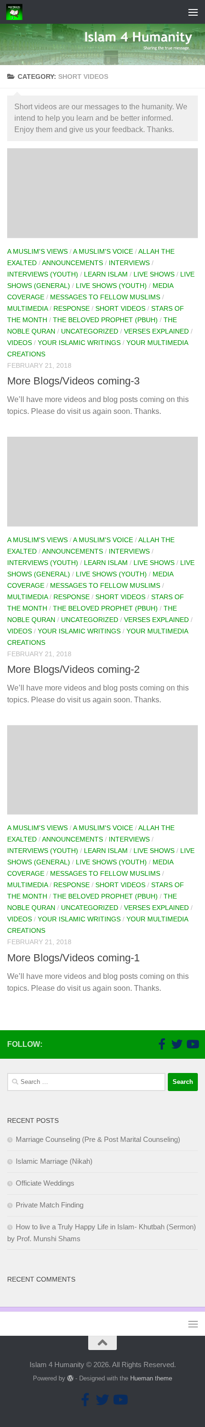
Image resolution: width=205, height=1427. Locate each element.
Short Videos (120, 308)
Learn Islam (106, 274)
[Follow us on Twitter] (177, 1044)
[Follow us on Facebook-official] (161, 1044)
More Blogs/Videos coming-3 (73, 381)
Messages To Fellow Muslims (105, 297)
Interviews (129, 263)
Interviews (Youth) (42, 274)
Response (71, 308)
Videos (19, 342)
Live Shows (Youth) (111, 285)
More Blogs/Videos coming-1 (73, 958)
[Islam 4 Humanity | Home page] (17, 12)
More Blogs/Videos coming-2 (73, 669)
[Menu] (193, 12)
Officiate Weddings (45, 1183)
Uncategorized (89, 331)
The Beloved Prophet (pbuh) (105, 320)
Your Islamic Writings (79, 342)
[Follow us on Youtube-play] (192, 1044)
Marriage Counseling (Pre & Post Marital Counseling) (98, 1139)
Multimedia (27, 308)
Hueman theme (151, 1378)
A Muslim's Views (37, 251)
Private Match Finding (49, 1205)
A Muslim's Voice (103, 251)
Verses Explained (156, 331)
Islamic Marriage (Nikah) (54, 1161)
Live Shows (153, 274)
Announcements (72, 263)
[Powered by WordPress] (70, 1378)
